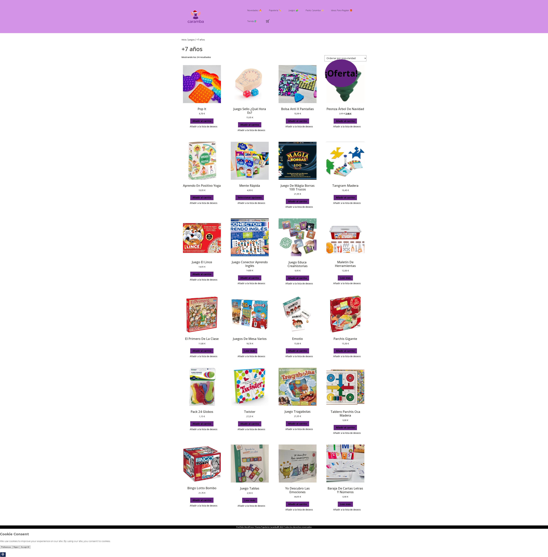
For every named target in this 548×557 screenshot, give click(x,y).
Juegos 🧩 (293, 10)
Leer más (345, 277)
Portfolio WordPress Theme (248, 527)
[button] (201, 126)
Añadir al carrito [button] (202, 121)
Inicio (184, 39)
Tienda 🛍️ (252, 21)
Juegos (191, 39)
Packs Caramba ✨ (315, 10)
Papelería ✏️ (275, 10)
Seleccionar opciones (250, 197)
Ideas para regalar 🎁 (341, 10)
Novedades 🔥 (254, 10)
